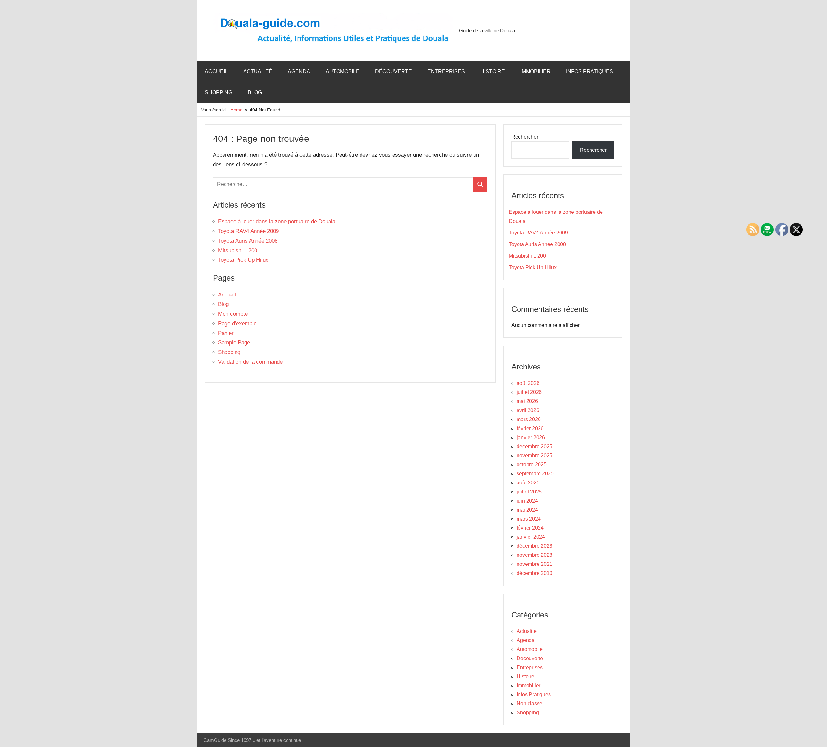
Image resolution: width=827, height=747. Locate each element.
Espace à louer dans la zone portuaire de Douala (276, 221)
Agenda (299, 71)
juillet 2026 (529, 392)
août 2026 (528, 383)
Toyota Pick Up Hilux (243, 260)
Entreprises (446, 71)
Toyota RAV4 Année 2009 (248, 231)
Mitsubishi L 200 (237, 250)
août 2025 (528, 482)
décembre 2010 (534, 573)
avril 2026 (528, 410)
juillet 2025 (529, 491)
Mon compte (233, 314)
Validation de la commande (250, 362)
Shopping (218, 92)
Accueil (227, 295)
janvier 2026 (531, 437)
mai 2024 (527, 510)
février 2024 (530, 528)
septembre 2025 (535, 473)
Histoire (492, 71)
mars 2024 (529, 519)
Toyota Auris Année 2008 (247, 241)
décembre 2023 (534, 546)
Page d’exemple (237, 323)
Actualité (257, 71)
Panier (226, 333)
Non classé (529, 703)
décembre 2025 (534, 446)
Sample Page (234, 342)
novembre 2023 (534, 555)
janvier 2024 (531, 537)
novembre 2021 (534, 564)
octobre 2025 (532, 464)
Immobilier (535, 71)
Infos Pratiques (589, 71)
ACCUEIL (216, 71)
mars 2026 (529, 419)
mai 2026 (527, 401)
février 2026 (530, 428)
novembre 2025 (534, 455)
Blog (255, 92)
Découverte (393, 71)
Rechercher (524, 137)
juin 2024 (527, 500)
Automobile (343, 71)
